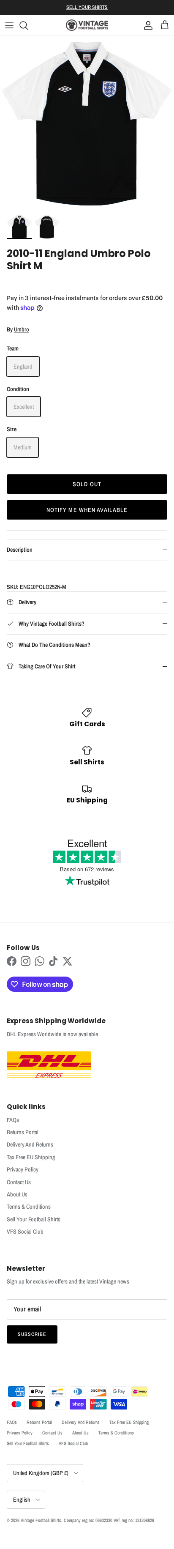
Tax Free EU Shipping (31, 1157)
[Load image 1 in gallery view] (87, 123)
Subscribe (32, 1334)
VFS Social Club (25, 1231)
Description (20, 549)
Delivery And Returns (30, 1144)
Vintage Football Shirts (41, 1520)
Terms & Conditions (29, 1206)
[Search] (28, 25)
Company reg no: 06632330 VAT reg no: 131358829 (109, 1520)
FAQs (13, 1120)
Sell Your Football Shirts (33, 1219)
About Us (17, 1194)
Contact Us (19, 1182)
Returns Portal (22, 1132)
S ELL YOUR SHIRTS (87, 7)
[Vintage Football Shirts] (87, 25)
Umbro (21, 329)
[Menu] (9, 25)
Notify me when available (87, 510)
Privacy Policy (22, 1169)
